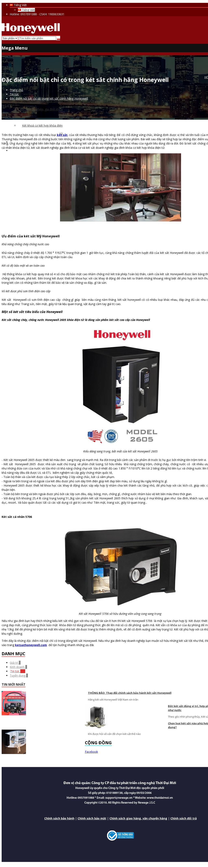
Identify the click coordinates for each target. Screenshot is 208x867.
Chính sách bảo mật (92, 818)
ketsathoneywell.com (31, 645)
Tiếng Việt (28, 10)
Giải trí (15, 663)
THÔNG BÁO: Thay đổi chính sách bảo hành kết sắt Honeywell (129, 693)
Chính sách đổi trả (183, 818)
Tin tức (17, 671)
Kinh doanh (18, 667)
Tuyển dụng (19, 675)
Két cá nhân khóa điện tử (46, 101)
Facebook (91, 752)
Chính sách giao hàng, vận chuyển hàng (138, 818)
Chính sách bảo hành (59, 818)
